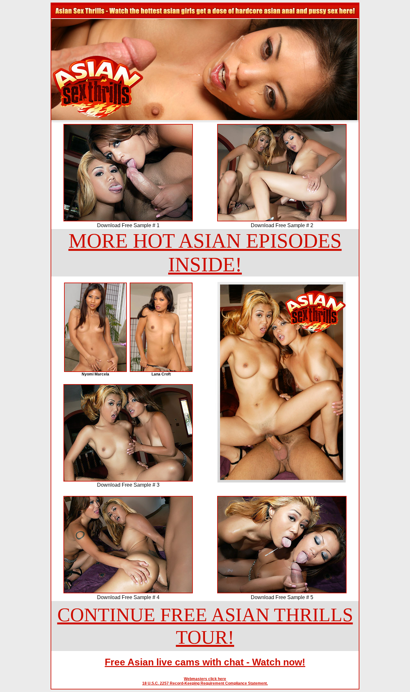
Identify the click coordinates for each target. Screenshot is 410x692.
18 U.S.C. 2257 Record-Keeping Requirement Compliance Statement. (205, 683)
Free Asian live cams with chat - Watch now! (205, 662)
